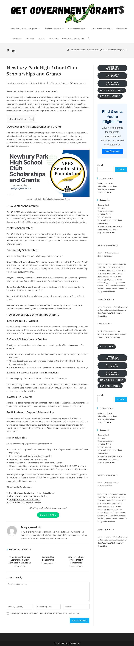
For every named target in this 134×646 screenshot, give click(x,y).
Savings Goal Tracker (105, 183)
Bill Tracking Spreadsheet (107, 186)
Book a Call (48, 514)
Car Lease (101, 208)
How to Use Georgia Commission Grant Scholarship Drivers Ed (20, 560)
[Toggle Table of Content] (30, 119)
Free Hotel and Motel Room (108, 229)
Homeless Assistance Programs (109, 226)
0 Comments (79, 83)
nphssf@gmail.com (50, 428)
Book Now (106, 346)
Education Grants (59, 83)
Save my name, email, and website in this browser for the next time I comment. (45, 613)
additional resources (27, 481)
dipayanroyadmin (18, 83)
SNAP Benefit (102, 223)
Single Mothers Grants (106, 232)
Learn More (110, 291)
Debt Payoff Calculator (106, 189)
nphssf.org (12, 330)
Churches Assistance (105, 211)
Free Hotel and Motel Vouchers (109, 220)
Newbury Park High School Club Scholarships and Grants (109, 50)
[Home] (68, 50)
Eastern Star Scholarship (48, 558)
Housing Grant (103, 205)
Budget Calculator (104, 192)
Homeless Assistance (112, 68)
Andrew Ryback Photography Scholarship (76, 560)
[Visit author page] (12, 530)
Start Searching (112, 151)
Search (100, 165)
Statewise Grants (104, 217)
